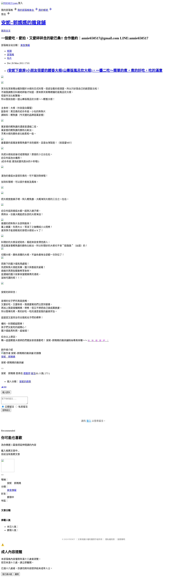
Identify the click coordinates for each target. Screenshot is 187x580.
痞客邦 (26, 373)
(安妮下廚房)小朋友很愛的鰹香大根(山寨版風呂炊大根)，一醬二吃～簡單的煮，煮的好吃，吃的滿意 (84, 70)
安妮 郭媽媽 (8, 356)
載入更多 (6, 392)
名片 (9, 58)
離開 (17, 574)
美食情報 (25, 45)
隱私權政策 (110, 539)
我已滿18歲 (7, 574)
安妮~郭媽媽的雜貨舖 (23, 22)
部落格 (10, 54)
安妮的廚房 (25, 381)
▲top (3, 386)
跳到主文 (6, 31)
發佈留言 (6, 410)
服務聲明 (121, 539)
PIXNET (71, 539)
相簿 (9, 51)
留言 (33, 373)
